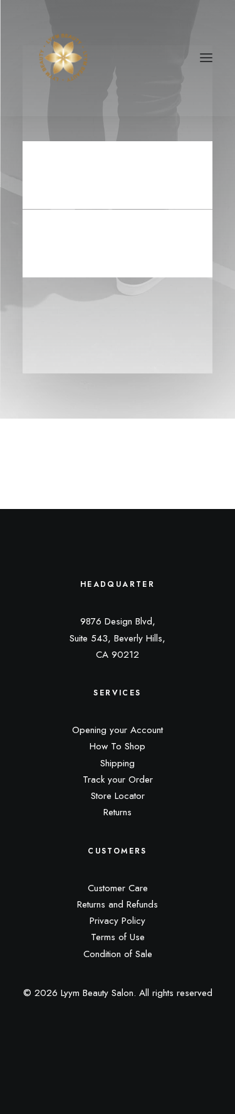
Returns (117, 812)
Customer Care (118, 888)
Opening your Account (117, 730)
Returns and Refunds (117, 904)
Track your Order (118, 779)
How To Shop (117, 746)
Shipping (117, 763)
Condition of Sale (117, 954)
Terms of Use (118, 937)
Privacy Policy (117, 921)
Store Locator (118, 796)
